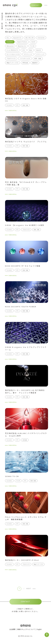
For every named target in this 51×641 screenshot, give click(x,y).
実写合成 (25, 63)
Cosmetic (10, 42)
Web (30, 50)
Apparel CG (17, 38)
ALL (8, 38)
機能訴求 (35, 63)
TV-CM (32, 46)
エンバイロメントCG (13, 54)
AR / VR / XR (29, 38)
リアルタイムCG (25, 58)
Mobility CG (22, 46)
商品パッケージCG (12, 63)
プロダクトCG (11, 58)
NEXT (28, 589)
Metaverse (10, 46)
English (39, 629)
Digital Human (22, 42)
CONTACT (36, 5)
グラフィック (28, 54)
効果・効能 (37, 58)
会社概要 (12, 629)
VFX (23, 50)
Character (41, 38)
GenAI (33, 42)
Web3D (38, 50)
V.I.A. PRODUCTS (12, 50)
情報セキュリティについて (26, 629)
